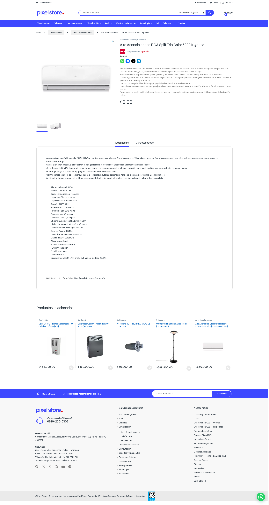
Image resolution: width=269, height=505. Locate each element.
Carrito (197, 419)
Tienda (215, 3)
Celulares (58, 23)
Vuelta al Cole (200, 481)
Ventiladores (126, 440)
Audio (107, 23)
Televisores (42, 23)
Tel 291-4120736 (70, 457)
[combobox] (127, 13)
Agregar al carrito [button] (70, 367)
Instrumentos (125, 461)
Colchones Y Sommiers (129, 445)
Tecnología (145, 23)
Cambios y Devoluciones (205, 414)
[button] (113, 41)
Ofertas (181, 23)
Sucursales (201, 3)
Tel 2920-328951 (69, 460)
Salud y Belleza (163, 23)
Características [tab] (145, 142)
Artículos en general (127, 414)
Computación (74, 23)
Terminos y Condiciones (204, 473)
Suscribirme (221, 394)
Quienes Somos (45, 3)
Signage (197, 464)
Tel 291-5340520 (66, 454)
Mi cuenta (229, 3)
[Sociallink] (36, 466)
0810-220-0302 (57, 421)
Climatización (93, 23)
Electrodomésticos (125, 23)
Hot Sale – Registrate (203, 444)
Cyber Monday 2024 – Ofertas (207, 423)
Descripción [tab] (122, 142)
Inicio (38, 33)
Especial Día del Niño (203, 435)
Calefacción (141, 40)
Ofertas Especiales (202, 452)
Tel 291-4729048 (71, 450)
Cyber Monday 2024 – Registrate (208, 427)
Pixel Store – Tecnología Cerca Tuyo (210, 456)
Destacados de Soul (203, 431)
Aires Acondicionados (82, 33)
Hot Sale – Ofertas (202, 439)
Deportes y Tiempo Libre (129, 453)
